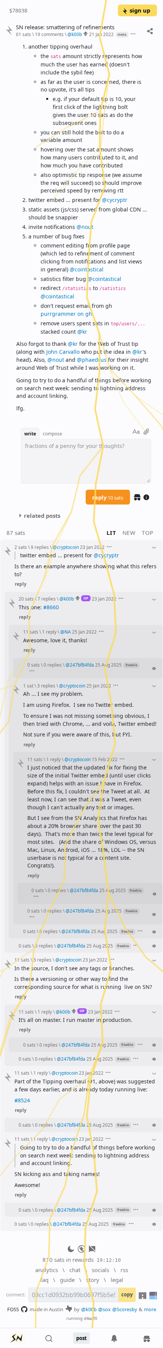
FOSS (13, 1309)
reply (107, 497)
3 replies (46, 686)
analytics (46, 1270)
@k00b (89, 1309)
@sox (104, 1309)
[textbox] (83, 228)
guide (67, 1279)
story (92, 1279)
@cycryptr (114, 199)
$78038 (18, 11)
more (150, 1309)
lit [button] (111, 532)
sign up (140, 10)
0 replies (53, 665)
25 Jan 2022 (84, 632)
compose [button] (52, 433)
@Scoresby (124, 1309)
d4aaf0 (90, 1318)
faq (44, 1279)
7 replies (47, 599)
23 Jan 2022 (92, 547)
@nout (85, 226)
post (81, 1338)
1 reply (49, 632)
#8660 (51, 607)
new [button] (129, 532)
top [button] (148, 532)
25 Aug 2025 (108, 665)
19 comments (49, 34)
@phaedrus (92, 359)
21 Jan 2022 (101, 34)
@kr (82, 331)
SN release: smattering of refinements (65, 27)
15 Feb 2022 (105, 759)
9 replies (40, 547)
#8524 (22, 1100)
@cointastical (86, 269)
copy (127, 1294)
